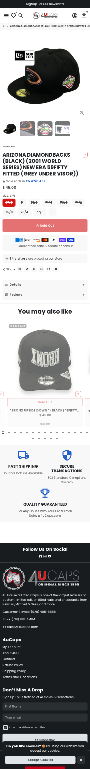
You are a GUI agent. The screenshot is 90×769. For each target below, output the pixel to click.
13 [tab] (75, 432)
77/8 (40, 212)
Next (84, 76)
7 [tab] (39, 432)
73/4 (24, 212)
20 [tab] (57, 438)
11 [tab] (63, 432)
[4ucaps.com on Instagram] (45, 556)
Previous (6, 378)
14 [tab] (81, 432)
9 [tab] (51, 432)
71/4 (48, 202)
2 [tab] (9, 432)
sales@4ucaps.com (20, 627)
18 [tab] (45, 438)
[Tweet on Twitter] (27, 269)
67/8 (9, 202)
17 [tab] (39, 438)
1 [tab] (3, 432)
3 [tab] (15, 432)
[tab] (45, 285)
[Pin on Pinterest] (34, 269)
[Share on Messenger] (56, 269)
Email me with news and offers (27, 727)
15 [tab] (87, 432)
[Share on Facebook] (19, 269)
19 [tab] (51, 438)
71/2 (78, 202)
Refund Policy (12, 665)
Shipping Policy (14, 671)
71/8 (34, 202)
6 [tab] (33, 432)
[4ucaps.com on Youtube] (49, 556)
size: (8, 195)
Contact (8, 659)
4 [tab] (21, 432)
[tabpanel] (45, 375)
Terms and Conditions (19, 677)
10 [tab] (57, 432)
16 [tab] (33, 438)
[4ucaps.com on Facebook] (40, 556)
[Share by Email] (49, 269)
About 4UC (10, 653)
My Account (11, 647)
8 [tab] (45, 432)
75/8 (9, 212)
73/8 (64, 202)
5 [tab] (27, 432)
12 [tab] (69, 432)
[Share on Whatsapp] (41, 269)
